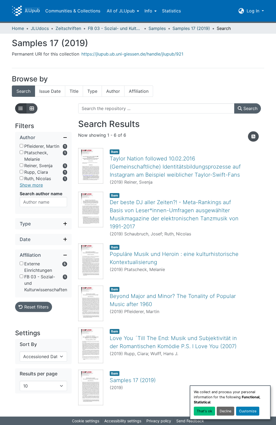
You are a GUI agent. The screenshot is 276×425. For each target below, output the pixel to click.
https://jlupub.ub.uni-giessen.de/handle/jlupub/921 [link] (132, 54)
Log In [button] (254, 10)
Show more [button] (31, 185)
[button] (26, 10)
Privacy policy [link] (158, 421)
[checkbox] (21, 146)
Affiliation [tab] (139, 91)
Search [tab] (23, 91)
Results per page (38, 373)
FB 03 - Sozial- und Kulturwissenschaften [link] (115, 28)
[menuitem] (122, 11)
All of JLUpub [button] (121, 10)
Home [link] (18, 28)
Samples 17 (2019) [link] (191, 28)
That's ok (204, 411)
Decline (225, 411)
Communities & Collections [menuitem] (72, 10)
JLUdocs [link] (40, 28)
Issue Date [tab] (50, 91)
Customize (247, 411)
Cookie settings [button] (85, 421)
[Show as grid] (31, 108)
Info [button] (148, 10)
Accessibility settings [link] (122, 421)
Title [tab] (74, 91)
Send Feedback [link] (190, 421)
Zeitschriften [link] (68, 28)
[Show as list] (20, 108)
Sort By (28, 344)
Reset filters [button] (36, 307)
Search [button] (249, 108)
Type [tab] (92, 91)
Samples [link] (157, 28)
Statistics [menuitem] (171, 10)
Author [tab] (113, 91)
